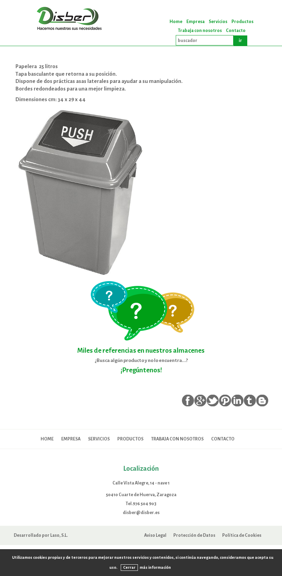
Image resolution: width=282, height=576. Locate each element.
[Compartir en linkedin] (237, 400)
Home (176, 21)
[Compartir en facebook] (188, 400)
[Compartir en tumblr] (250, 400)
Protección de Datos (194, 535)
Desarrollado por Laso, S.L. (41, 535)
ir (240, 40)
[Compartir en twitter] (213, 400)
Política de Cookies (241, 535)
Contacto (236, 30)
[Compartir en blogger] (262, 400)
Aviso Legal (155, 535)
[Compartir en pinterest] (225, 400)
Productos (242, 21)
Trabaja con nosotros (200, 30)
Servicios (218, 21)
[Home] (70, 19)
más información (155, 567)
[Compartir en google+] (200, 400)
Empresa (195, 21)
